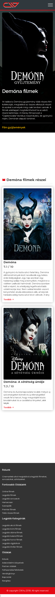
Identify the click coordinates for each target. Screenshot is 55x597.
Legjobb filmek (9, 495)
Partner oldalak (9, 566)
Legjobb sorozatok (11, 499)
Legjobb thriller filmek (12, 547)
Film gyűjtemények (13, 127)
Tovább (8, 299)
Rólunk (5, 559)
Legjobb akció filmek (12, 525)
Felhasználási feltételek (13, 570)
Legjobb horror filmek (12, 540)
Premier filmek (9, 509)
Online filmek (8, 491)
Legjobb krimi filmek (11, 529)
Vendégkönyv (8, 573)
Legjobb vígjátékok (11, 543)
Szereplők (7, 506)
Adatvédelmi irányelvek (13, 563)
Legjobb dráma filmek (12, 532)
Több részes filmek (10, 513)
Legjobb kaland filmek (12, 536)
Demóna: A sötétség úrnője (24, 382)
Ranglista (6, 581)
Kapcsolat (6, 577)
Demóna (10, 262)
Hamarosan (7, 502)
